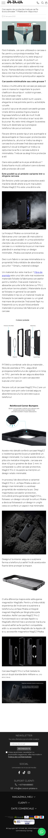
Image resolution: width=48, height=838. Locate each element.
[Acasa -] (15, 2)
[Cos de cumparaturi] (46, 3)
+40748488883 (25, 784)
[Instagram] (29, 772)
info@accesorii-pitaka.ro (25, 788)
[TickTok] (24, 772)
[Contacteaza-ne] (38, 3)
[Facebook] (19, 772)
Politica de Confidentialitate (19, 757)
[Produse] (3, 3)
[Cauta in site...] (42, 3)
